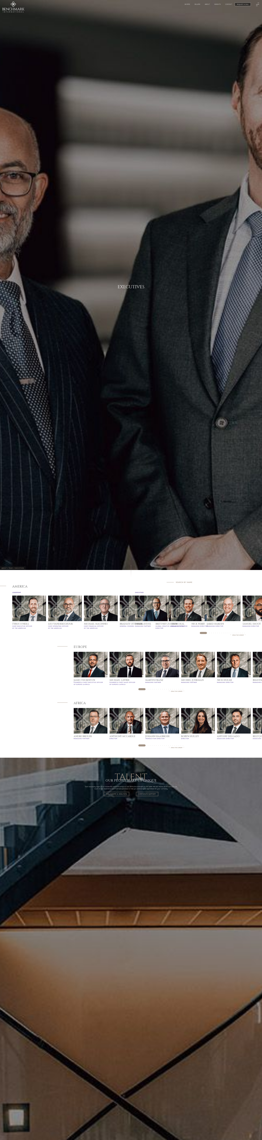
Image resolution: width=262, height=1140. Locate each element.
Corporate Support (147, 794)
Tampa (233, 599)
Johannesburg (167, 711)
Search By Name (184, 582)
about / (5, 568)
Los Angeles (158, 599)
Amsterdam (204, 655)
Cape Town (97, 711)
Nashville (195, 599)
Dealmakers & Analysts (116, 794)
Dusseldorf (168, 655)
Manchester (240, 655)
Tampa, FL (36, 599)
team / (12, 568)
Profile (32, 615)
